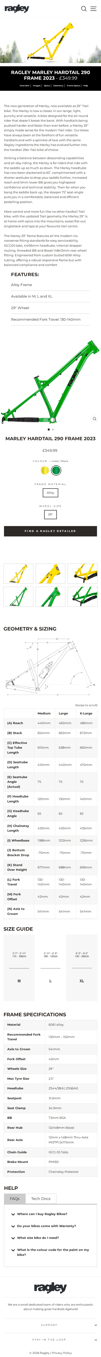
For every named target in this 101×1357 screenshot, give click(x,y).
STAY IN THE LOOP (49, 1339)
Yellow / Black (45, 470)
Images (36, 85)
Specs (47, 85)
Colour (50, 461)
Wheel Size (50, 506)
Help (85, 85)
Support (49, 1325)
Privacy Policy (62, 1353)
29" (50, 514)
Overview (24, 85)
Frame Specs (73, 85)
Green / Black (56, 470)
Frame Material (50, 484)
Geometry (58, 85)
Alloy (50, 492)
